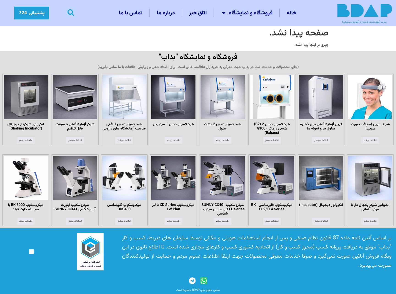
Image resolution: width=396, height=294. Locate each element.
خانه (292, 13)
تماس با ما (131, 13)
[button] (71, 12)
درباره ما (166, 13)
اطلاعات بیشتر (370, 140)
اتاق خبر (198, 13)
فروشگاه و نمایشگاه (250, 13)
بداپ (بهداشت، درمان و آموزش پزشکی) (364, 22)
